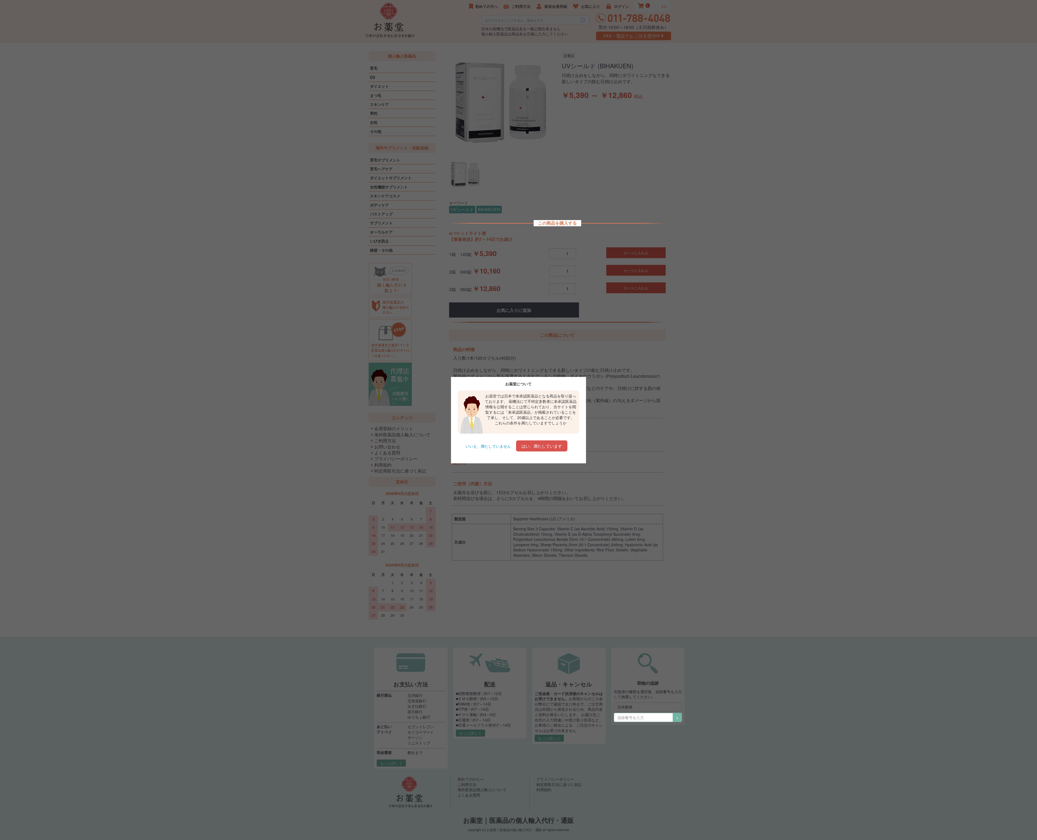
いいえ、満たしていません (488, 446)
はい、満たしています (541, 446)
